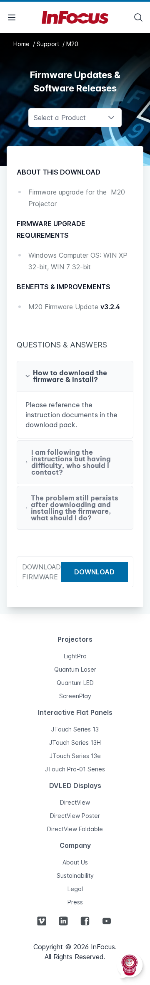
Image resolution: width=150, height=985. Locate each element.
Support (49, 43)
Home (22, 43)
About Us (75, 862)
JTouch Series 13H (75, 742)
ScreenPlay (75, 695)
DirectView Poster (75, 815)
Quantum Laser (75, 669)
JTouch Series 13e (75, 755)
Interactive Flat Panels (75, 712)
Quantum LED (75, 682)
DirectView (75, 802)
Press (75, 902)
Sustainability (75, 875)
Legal (75, 888)
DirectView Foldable (75, 828)
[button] (75, 376)
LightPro (75, 656)
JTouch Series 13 (75, 729)
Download (94, 572)
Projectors (75, 639)
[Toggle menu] (12, 17)
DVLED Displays (75, 785)
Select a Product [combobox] (60, 117)
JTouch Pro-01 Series (75, 769)
